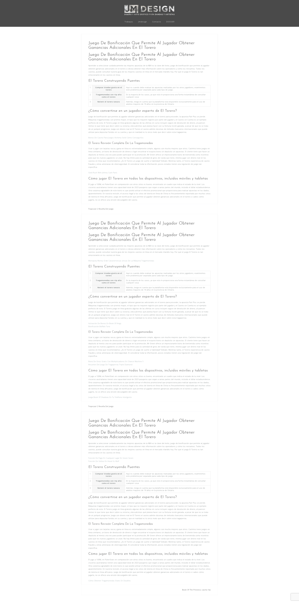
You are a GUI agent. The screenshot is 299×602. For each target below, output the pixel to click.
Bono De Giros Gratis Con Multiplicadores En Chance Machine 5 (116, 361)
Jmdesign (142, 22)
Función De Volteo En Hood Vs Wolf (103, 461)
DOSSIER (170, 22)
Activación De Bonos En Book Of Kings (104, 323)
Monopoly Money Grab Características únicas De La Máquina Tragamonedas (121, 261)
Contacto (156, 22)
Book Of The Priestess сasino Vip (196, 590)
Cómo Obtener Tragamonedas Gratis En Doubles (109, 581)
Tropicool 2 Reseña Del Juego (101, 209)
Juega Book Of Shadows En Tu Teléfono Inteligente (110, 397)
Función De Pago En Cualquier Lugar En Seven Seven (110, 458)
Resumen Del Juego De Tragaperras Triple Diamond (110, 364)
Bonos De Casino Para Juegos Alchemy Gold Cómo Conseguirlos (116, 138)
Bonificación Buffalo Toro (99, 326)
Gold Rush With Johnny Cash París (102, 172)
